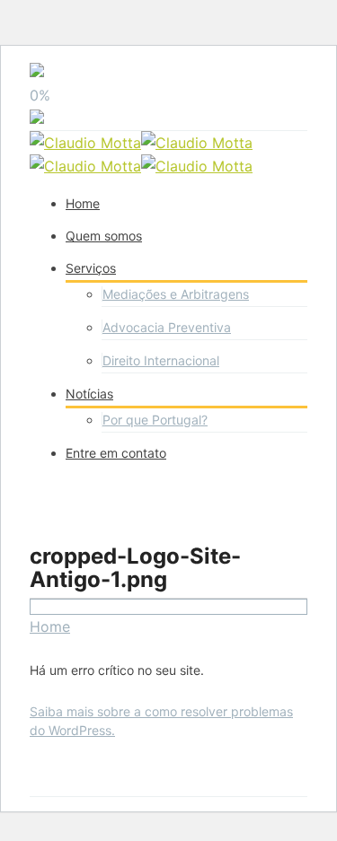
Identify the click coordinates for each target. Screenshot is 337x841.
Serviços (91, 268)
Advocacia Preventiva (166, 327)
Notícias (89, 393)
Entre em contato (116, 452)
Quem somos (104, 235)
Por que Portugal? (155, 419)
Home (83, 203)
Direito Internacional (160, 360)
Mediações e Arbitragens (175, 294)
